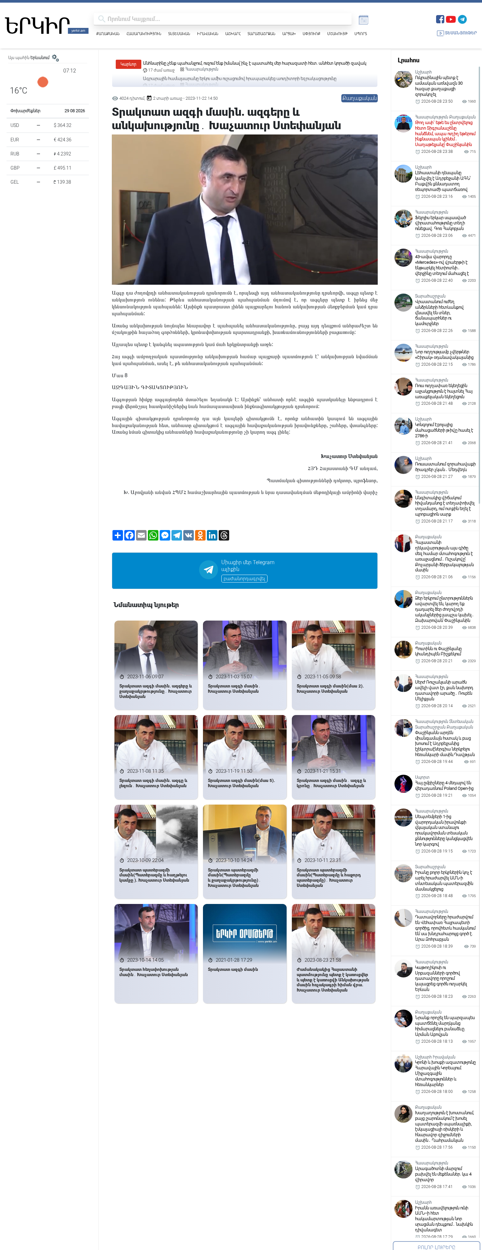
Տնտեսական (179, 33)
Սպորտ (360, 33)
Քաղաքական (108, 33)
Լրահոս (408, 60)
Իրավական (207, 33)
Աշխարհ (233, 33)
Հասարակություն (144, 33)
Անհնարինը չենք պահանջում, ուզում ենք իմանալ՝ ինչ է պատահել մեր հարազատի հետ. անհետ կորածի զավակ (254, 63)
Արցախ (289, 33)
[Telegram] (462, 18)
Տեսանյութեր (461, 33)
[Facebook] (440, 18)
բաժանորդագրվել (244, 578)
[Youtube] (451, 18)
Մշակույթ (337, 33)
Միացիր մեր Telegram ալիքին (247, 565)
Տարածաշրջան (261, 33)
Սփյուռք (311, 33)
